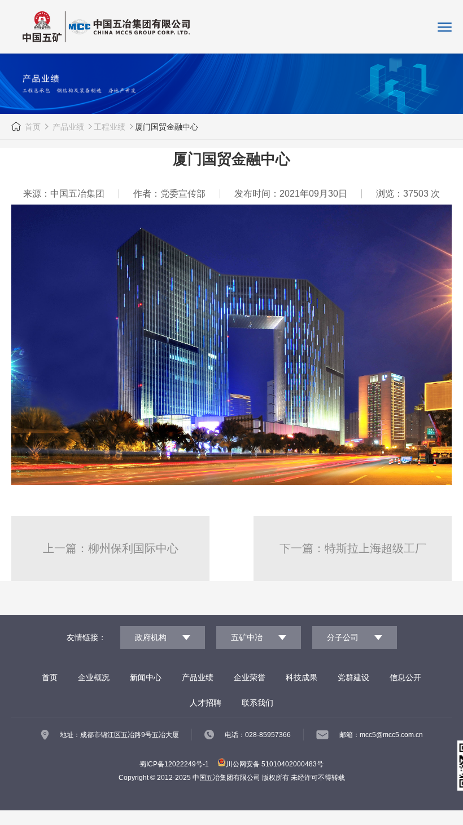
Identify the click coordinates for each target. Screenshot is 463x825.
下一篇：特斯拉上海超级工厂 (352, 548)
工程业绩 (109, 126)
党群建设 (353, 677)
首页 (33, 126)
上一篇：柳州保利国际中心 (110, 548)
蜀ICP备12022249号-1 (174, 764)
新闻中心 (145, 677)
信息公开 (405, 677)
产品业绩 (67, 126)
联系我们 (257, 702)
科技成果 (301, 677)
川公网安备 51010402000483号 (275, 764)
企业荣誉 (249, 677)
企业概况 (94, 677)
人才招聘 (205, 702)
